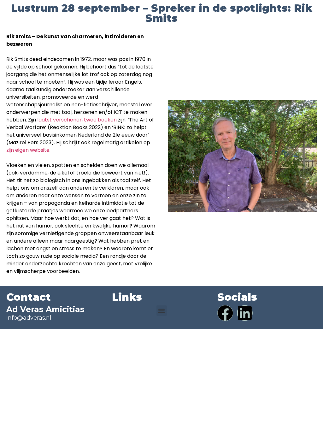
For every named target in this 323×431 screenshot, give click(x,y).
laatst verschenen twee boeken (77, 119)
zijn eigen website (28, 150)
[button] (161, 310)
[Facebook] (225, 313)
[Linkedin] (245, 313)
